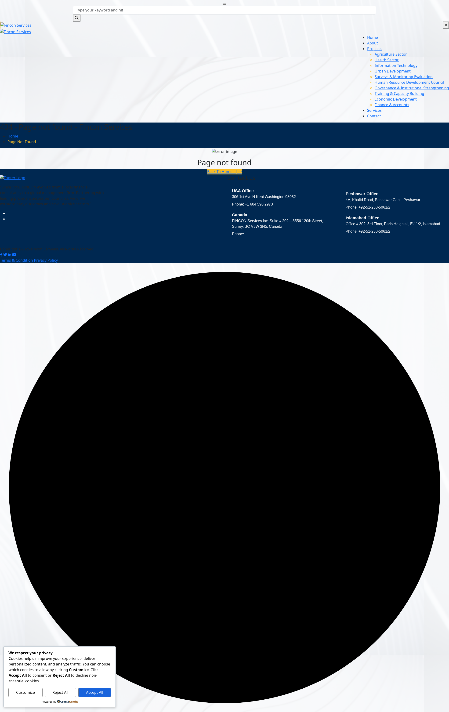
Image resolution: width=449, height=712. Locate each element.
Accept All (94, 692)
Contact (374, 116)
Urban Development (393, 71)
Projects (374, 48)
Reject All (60, 692)
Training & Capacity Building (399, 93)
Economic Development (396, 99)
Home (372, 37)
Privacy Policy (46, 260)
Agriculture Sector (391, 54)
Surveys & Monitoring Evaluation (404, 76)
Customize (25, 692)
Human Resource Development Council (409, 82)
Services (374, 110)
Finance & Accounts (392, 104)
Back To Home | (222, 171)
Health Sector (387, 59)
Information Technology (396, 65)
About (372, 43)
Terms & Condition (16, 260)
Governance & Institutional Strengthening (412, 87)
